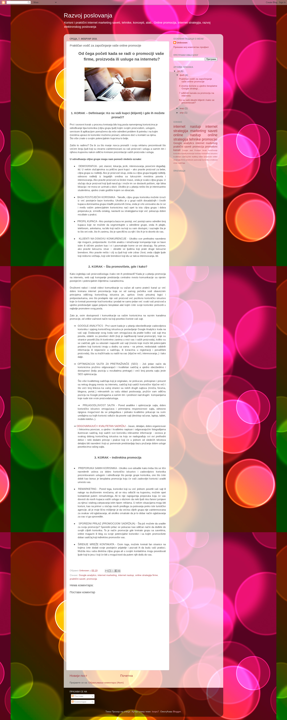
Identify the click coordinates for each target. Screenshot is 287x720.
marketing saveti (204, 131)
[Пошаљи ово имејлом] (106, 570)
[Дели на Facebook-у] (116, 570)
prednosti (189, 160)
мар (182, 108)
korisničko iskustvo (209, 154)
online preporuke (205, 157)
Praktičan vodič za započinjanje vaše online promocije (195, 80)
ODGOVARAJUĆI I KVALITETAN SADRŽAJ (101, 426)
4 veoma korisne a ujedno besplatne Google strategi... (198, 87)
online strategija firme (146, 575)
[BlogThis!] (109, 570)
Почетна (126, 675)
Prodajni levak (200, 150)
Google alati (187, 150)
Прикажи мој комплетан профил (191, 47)
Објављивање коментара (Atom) (106, 682)
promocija (92, 579)
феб (182, 75)
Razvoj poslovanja (88, 15)
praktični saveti (77, 579)
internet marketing (107, 575)
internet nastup (126, 575)
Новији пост (78, 675)
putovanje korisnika (201, 160)
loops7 (155, 711)
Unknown (182, 42)
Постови (78, 696)
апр (182, 112)
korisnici (198, 154)
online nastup (187, 135)
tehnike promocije (203, 139)
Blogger (177, 711)
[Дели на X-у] (112, 570)
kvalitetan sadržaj (180, 157)
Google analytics (87, 575)
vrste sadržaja (179, 163)
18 (178, 71)
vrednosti (213, 160)
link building (193, 157)
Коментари (80, 702)
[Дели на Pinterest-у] (119, 570)
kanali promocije (187, 154)
